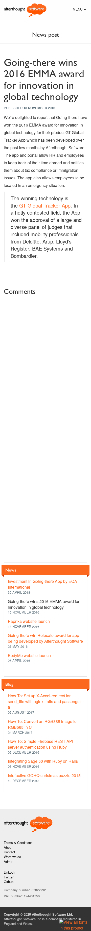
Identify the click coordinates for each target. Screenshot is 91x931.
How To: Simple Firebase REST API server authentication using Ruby (40, 744)
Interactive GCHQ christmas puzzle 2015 (44, 775)
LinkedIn (10, 872)
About (8, 847)
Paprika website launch (29, 621)
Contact (9, 851)
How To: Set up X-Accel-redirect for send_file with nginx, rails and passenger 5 (44, 701)
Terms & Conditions (18, 842)
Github (8, 881)
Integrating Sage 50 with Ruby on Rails (43, 761)
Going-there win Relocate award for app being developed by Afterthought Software (45, 638)
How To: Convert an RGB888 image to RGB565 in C (42, 724)
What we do (12, 856)
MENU (80, 10)
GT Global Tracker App (45, 205)
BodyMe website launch (29, 655)
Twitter (8, 877)
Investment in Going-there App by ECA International (42, 584)
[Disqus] (45, 361)
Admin (8, 861)
